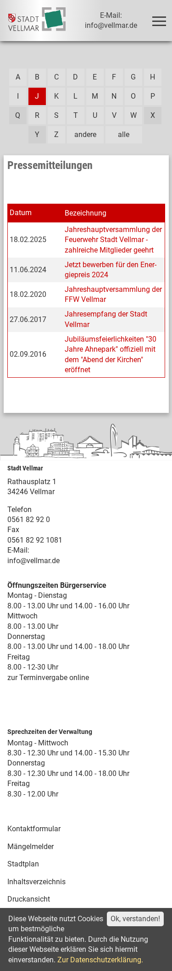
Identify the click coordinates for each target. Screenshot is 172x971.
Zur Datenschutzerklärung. (100, 959)
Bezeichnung (85, 213)
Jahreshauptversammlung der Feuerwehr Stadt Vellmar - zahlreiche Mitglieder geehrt (113, 239)
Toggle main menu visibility (158, 20)
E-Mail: (18, 550)
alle (123, 134)
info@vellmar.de (33, 560)
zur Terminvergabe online (48, 677)
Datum (21, 212)
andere (85, 134)
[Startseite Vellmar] (37, 20)
